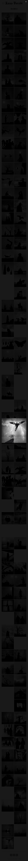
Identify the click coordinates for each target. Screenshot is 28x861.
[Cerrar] (26, 1)
